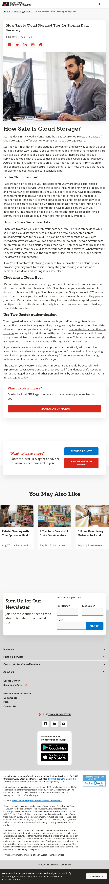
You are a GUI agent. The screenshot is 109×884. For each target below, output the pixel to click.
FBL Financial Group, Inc (59, 864)
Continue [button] (96, 876)
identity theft (81, 369)
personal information (84, 162)
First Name (63, 605)
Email (60, 620)
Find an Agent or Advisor (54, 408)
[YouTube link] (64, 724)
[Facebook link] (45, 724)
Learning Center (23, 11)
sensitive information (64, 263)
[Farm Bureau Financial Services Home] (16, 4)
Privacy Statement (11, 879)
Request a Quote (81, 451)
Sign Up (94, 626)
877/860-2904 (54, 778)
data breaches (57, 199)
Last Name (88, 605)
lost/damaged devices (21, 373)
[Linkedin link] (54, 724)
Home (6, 11)
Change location (59, 714)
